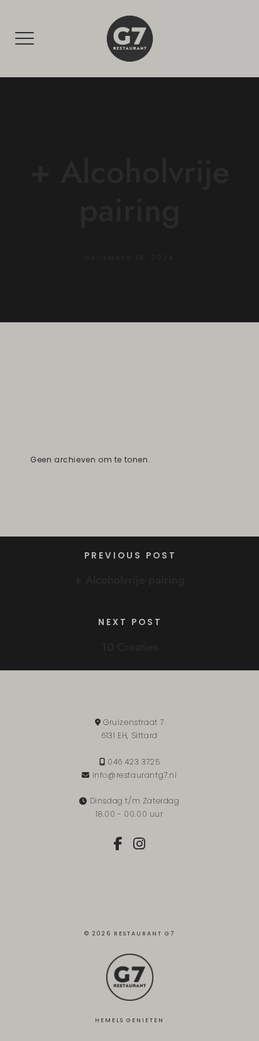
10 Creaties (129, 647)
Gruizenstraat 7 (133, 722)
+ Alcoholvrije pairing (130, 580)
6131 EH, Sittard (129, 735)
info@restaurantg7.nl (134, 775)
